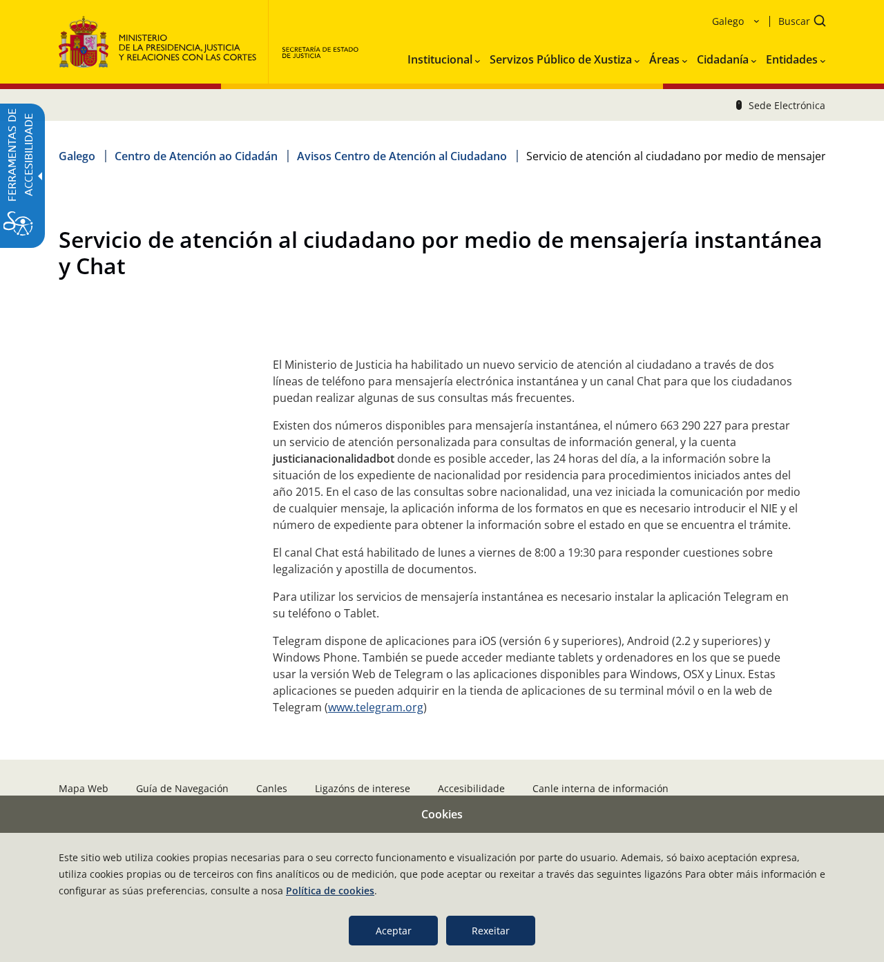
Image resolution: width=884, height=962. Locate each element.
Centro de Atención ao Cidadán (196, 156)
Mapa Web (83, 788)
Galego (77, 156)
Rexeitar (491, 930)
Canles (271, 788)
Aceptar (394, 930)
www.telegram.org (375, 707)
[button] (797, 22)
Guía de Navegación (182, 788)
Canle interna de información (600, 788)
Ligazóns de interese (362, 788)
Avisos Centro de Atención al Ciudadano (402, 156)
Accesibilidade (471, 788)
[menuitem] (444, 57)
